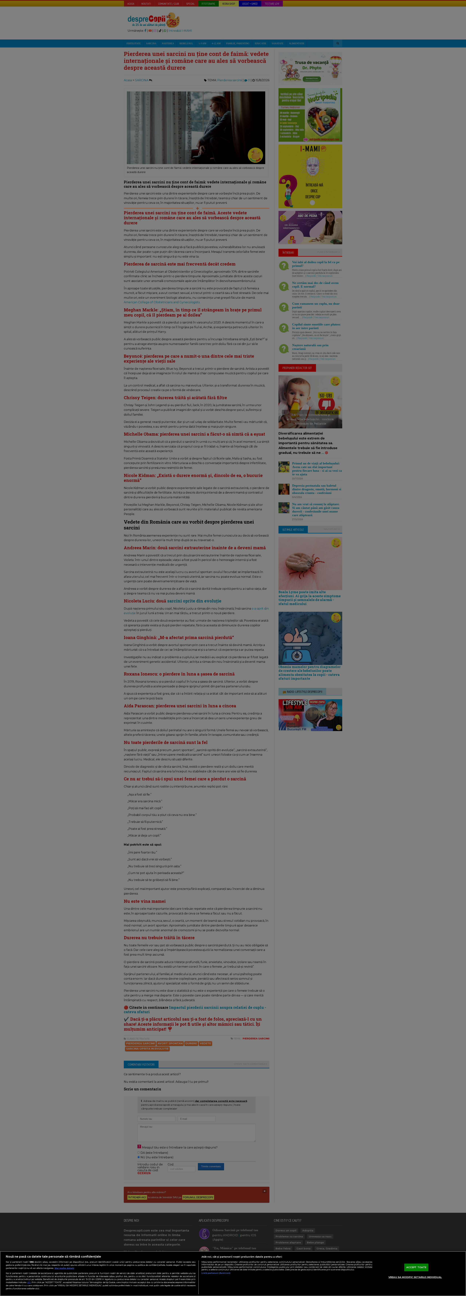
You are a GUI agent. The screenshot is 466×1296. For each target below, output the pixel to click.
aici (29, 1282)
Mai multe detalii (64, 1268)
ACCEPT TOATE (416, 1267)
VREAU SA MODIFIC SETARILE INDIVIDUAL (415, 1277)
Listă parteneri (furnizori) (216, 1273)
